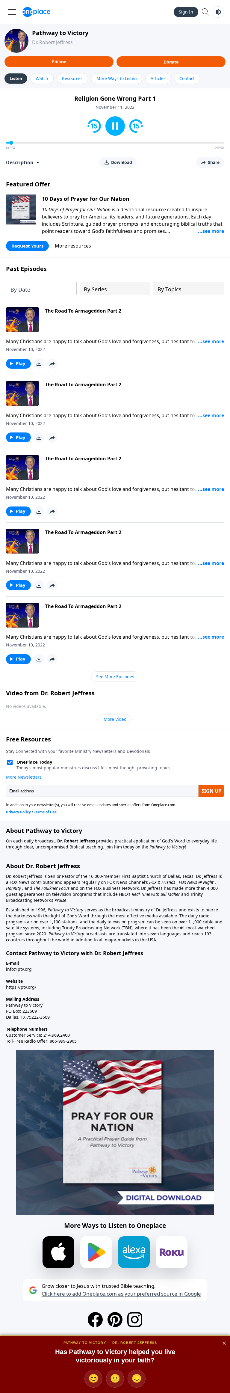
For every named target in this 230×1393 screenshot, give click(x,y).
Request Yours (27, 246)
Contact (187, 78)
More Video (115, 719)
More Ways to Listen (116, 78)
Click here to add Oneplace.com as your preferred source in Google (121, 1294)
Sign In (186, 12)
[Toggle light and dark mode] (218, 12)
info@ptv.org (19, 969)
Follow (59, 61)
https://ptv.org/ (21, 987)
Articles (158, 78)
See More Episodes (115, 676)
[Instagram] (134, 1319)
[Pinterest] (115, 1319)
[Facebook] (95, 1319)
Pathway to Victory (60, 33)
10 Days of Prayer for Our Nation (85, 198)
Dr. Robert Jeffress (52, 42)
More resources (73, 245)
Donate (171, 62)
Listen (16, 78)
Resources (72, 78)
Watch (42, 78)
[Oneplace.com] (36, 12)
